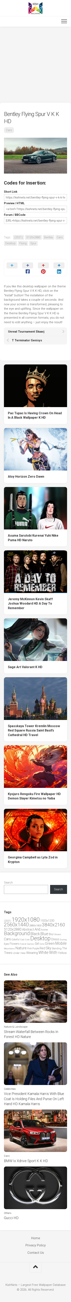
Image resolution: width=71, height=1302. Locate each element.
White (43, 952)
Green (50, 943)
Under (16, 952)
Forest (23, 944)
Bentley (48, 237)
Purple (35, 948)
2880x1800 (35, 925)
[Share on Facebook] (28, 267)
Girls (42, 944)
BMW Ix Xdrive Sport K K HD (26, 1161)
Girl (37, 944)
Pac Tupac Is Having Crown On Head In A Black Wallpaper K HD (35, 415)
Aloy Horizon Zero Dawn (26, 476)
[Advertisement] (35, 65)
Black (35, 934)
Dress (55, 939)
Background (17, 933)
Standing (57, 948)
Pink (29, 948)
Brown (57, 934)
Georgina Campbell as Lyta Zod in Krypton (33, 859)
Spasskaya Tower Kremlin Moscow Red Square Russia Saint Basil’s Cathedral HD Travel (34, 730)
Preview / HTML (14, 203)
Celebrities (10, 1088)
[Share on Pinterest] (43, 267)
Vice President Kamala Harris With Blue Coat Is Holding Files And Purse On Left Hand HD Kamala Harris (34, 1099)
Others (7, 1213)
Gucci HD (11, 1218)
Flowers (14, 943)
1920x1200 (47, 920)
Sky (48, 948)
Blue (44, 933)
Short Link (10, 191)
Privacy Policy (35, 1245)
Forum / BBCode (14, 214)
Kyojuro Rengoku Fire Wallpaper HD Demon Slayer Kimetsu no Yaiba (34, 796)
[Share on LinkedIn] (59, 267)
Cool (22, 939)
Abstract (28, 929)
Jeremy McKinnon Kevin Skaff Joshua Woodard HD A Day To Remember (30, 603)
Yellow (62, 953)
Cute (27, 939)
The (64, 948)
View (23, 952)
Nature (21, 948)
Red (42, 948)
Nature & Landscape (15, 1026)
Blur (51, 934)
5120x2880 (33, 237)
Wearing (32, 953)
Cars (9, 130)
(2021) (18, 237)
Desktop (10, 243)
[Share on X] (12, 267)
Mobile (61, 943)
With (53, 952)
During (63, 939)
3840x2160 (53, 925)
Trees (8, 953)
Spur (33, 243)
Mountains (9, 948)
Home (35, 1238)
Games (30, 944)
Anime (44, 929)
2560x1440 (16, 925)
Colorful (15, 939)
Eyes (6, 943)
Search (8, 882)
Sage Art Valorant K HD (25, 667)
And (37, 929)
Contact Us (35, 1253)
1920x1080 (26, 919)
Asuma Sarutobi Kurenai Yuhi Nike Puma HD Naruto (33, 538)
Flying (23, 243)
